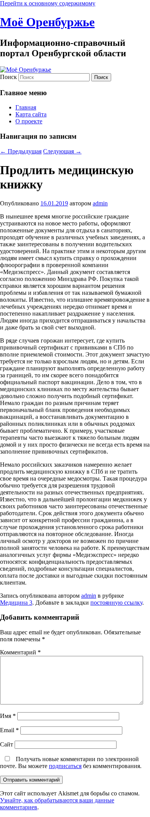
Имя (8, 716)
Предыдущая (21, 151)
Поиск (8, 77)
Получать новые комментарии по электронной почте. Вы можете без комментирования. (71, 762)
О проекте (28, 121)
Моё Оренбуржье (47, 22)
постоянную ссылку (116, 602)
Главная (25, 107)
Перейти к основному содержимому (47, 3)
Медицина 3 (16, 602)
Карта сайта (31, 114)
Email (9, 730)
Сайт (6, 744)
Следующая (62, 151)
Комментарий (20, 652)
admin (100, 203)
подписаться (65, 766)
